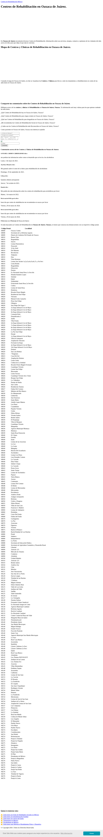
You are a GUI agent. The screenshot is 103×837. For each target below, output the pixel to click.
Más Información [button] (66, 833)
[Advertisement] (51, 25)
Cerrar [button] (92, 833)
